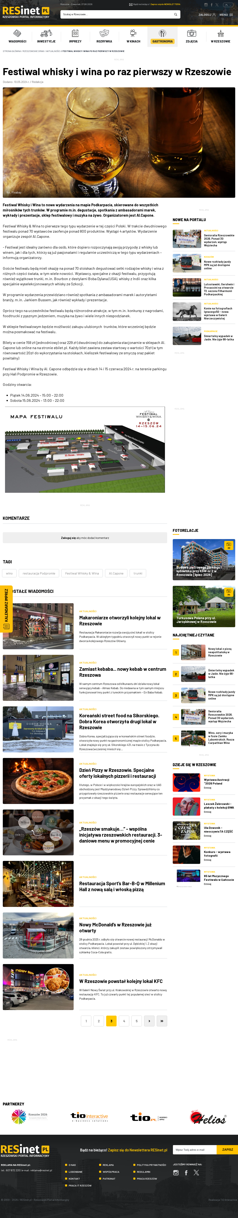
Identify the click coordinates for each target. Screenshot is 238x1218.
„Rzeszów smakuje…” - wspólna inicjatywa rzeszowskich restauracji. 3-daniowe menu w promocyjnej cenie (120, 834)
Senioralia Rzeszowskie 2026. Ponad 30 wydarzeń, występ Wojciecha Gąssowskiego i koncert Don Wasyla (221, 720)
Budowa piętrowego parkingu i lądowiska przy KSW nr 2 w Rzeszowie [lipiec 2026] (199, 571)
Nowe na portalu (189, 219)
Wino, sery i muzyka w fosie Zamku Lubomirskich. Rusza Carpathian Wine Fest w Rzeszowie (221, 739)
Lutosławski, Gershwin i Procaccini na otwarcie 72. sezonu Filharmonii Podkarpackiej (219, 289)
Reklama (108, 1164)
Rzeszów (209, 257)
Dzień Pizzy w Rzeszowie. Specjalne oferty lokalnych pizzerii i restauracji (117, 773)
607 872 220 (13, 1170)
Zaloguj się (68, 537)
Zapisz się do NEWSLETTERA (165, 4)
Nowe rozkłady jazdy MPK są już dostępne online (217, 265)
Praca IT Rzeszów (80, 1185)
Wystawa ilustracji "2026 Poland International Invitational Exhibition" (219, 785)
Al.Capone (116, 573)
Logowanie (76, 1171)
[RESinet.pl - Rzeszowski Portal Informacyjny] (26, 17)
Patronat (109, 1178)
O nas (72, 1164)
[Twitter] (198, 1174)
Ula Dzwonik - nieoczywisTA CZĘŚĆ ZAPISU (218, 831)
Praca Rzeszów (147, 1178)
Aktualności (88, 611)
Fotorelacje (185, 530)
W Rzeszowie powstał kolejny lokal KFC (121, 981)
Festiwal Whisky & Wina (82, 573)
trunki (138, 573)
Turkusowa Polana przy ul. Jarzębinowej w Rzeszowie (196, 620)
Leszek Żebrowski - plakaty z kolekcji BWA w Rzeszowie (219, 807)
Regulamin (143, 1171)
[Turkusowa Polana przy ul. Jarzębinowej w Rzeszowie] (204, 606)
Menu (224, 14)
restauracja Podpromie (39, 573)
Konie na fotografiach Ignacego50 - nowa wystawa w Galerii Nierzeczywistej (218, 313)
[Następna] (149, 1021)
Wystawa (209, 775)
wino (9, 573)
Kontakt (74, 1178)
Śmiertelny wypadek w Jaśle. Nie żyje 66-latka (219, 337)
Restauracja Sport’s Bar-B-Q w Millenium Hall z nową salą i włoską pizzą (122, 886)
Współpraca (111, 1171)
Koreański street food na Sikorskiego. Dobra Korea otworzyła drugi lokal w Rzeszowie (119, 721)
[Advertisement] (204, 378)
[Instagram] (178, 1174)
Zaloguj (205, 14)
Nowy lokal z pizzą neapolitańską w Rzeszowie (219, 652)
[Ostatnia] (162, 1021)
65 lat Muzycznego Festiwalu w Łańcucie (219, 877)
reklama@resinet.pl (41, 1170)
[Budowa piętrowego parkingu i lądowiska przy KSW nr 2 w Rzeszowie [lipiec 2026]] (204, 559)
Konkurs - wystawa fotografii (217, 853)
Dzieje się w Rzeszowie (194, 764)
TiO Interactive (229, 1199)
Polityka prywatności (151, 1164)
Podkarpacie (211, 331)
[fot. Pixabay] (119, 142)
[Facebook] (188, 1174)
